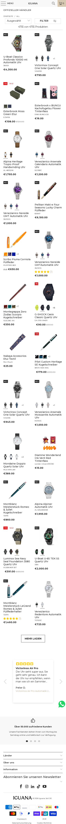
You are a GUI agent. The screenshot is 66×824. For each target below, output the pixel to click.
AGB (44, 819)
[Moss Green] (6, 106)
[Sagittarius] (10, 306)
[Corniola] (6, 254)
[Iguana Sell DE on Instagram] (26, 786)
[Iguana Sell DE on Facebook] (21, 786)
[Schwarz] (37, 58)
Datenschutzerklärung (21, 823)
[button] (42, 271)
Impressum (22, 819)
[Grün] (37, 307)
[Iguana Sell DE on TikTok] (38, 786)
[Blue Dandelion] (10, 106)
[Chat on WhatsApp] (61, 705)
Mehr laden (33, 638)
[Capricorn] (14, 306)
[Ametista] (10, 254)
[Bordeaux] (42, 154)
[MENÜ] (1, 3)
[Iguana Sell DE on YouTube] (44, 786)
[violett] (17, 206)
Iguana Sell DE (45, 798)
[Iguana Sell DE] (33, 3)
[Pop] (14, 254)
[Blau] (48, 58)
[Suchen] (53, 3)
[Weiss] (6, 154)
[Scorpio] (6, 306)
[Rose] (48, 405)
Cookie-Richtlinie (44, 823)
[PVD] (37, 551)
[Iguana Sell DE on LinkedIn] (32, 786)
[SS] (42, 551)
